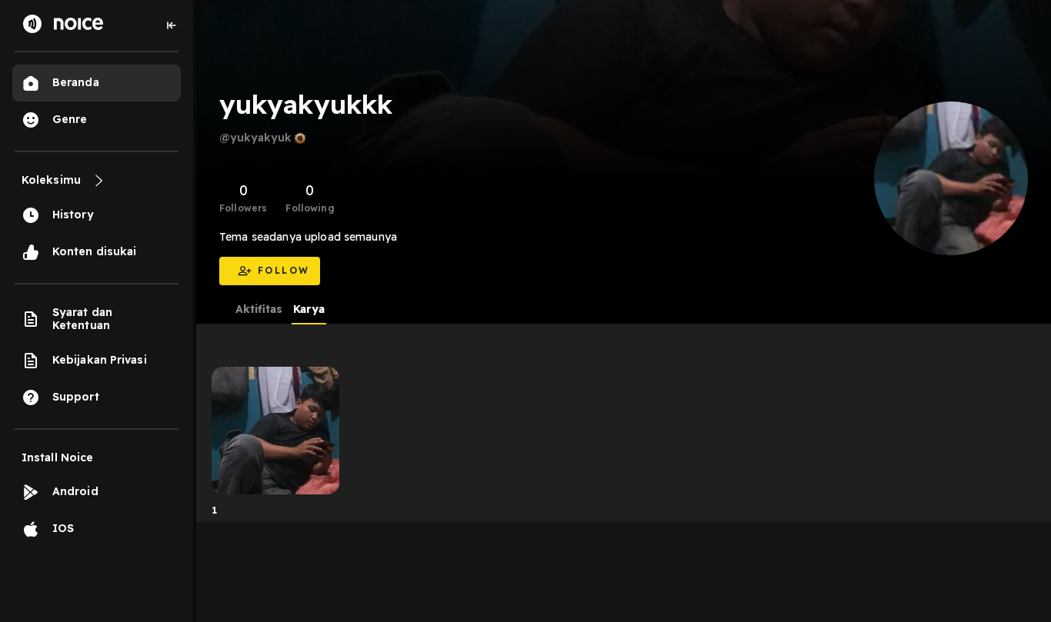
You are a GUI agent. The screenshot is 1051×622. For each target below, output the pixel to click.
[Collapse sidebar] (171, 25)
